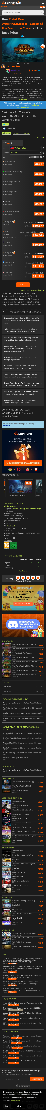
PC (6, 124)
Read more (23, 99)
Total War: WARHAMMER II (28, 106)
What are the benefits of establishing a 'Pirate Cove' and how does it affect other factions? (21, 339)
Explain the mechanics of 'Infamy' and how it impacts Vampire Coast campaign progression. (21, 330)
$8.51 (38, 164)
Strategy (22, 508)
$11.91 (38, 276)
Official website (10, 506)
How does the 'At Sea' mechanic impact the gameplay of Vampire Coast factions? (20, 401)
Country (5, 148)
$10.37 (38, 225)
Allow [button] (19, 1106)
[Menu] (43, 3)
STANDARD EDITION (21, 133)
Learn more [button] (15, 1100)
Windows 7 (11, 526)
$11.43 (38, 256)
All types (6, 133)
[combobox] (25, 148)
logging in (6, 425)
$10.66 (38, 235)
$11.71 (38, 266)
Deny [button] (7, 1106)
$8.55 (38, 174)
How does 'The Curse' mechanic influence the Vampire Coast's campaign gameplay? (21, 367)
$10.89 (38, 244)
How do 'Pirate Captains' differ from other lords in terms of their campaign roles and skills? (21, 384)
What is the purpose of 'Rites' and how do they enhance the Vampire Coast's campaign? (21, 393)
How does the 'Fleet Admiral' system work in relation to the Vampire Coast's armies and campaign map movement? (20, 348)
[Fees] (35, 157)
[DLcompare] (23, 1085)
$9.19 (38, 184)
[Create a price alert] (42, 47)
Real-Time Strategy (33, 508)
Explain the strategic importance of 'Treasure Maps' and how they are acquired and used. (20, 375)
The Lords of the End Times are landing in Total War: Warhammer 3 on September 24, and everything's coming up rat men (22, 968)
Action (15, 508)
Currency (6, 153)
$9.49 (38, 204)
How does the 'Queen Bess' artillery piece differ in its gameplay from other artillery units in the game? (21, 320)
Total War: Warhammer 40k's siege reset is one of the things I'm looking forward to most (23, 976)
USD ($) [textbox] (14, 152)
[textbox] (18, 148)
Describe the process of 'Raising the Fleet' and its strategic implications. (22, 358)
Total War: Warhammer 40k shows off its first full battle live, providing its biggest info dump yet (21, 983)
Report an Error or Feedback (32, 290)
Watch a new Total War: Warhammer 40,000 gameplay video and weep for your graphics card (21, 989)
